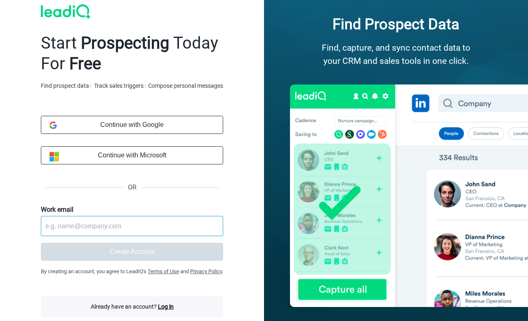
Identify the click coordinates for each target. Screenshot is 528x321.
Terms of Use (163, 271)
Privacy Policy (206, 271)
